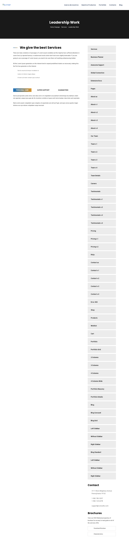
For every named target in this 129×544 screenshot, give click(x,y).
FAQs (93, 255)
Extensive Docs (96, 81)
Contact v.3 (95, 286)
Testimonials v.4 (97, 223)
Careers (94, 183)
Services (64, 27)
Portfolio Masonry (97, 389)
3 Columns (94, 365)
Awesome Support (97, 65)
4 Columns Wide (96, 381)
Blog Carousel (96, 413)
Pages (93, 89)
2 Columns (94, 357)
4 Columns (94, 373)
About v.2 (94, 112)
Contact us (95, 262)
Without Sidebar (96, 436)
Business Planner (97, 57)
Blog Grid (94, 420)
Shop (93, 310)
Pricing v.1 (94, 239)
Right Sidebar (95, 444)
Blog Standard (96, 452)
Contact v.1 (95, 270)
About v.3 (94, 120)
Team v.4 (94, 168)
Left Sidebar (95, 428)
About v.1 (94, 104)
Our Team (94, 136)
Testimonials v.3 (97, 215)
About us (94, 96)
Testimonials (95, 191)
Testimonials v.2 (97, 207)
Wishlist (94, 326)
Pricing (93, 231)
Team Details (95, 175)
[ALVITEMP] (7, 5)
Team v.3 (94, 160)
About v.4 (94, 128)
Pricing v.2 (94, 247)
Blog (92, 405)
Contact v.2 (95, 278)
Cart (92, 334)
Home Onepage (55, 27)
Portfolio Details (97, 397)
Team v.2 (94, 152)
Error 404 (94, 302)
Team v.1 (94, 144)
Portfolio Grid (96, 349)
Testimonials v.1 (97, 199)
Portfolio (94, 341)
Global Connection (97, 73)
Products (94, 318)
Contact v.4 (95, 294)
